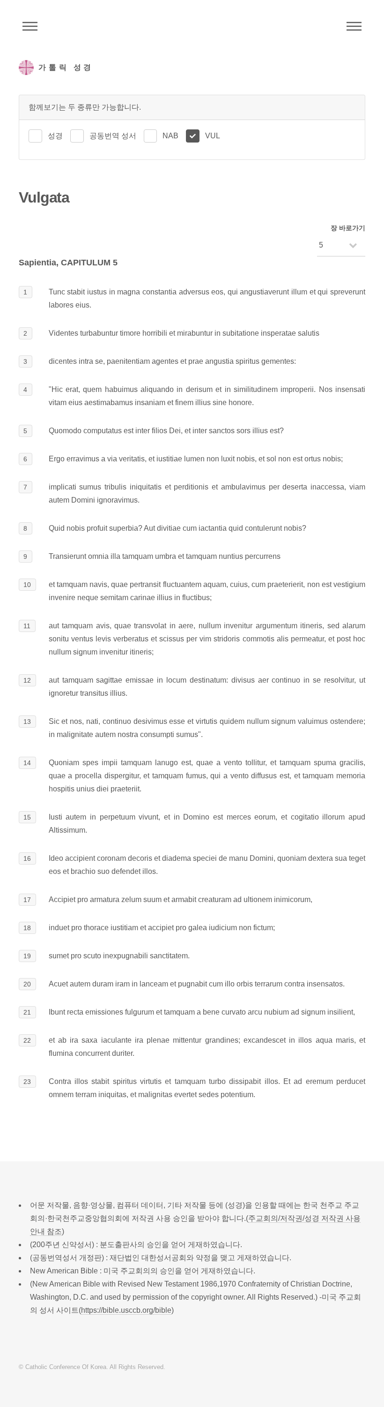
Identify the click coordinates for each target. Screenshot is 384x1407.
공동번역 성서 (112, 136)
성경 (55, 136)
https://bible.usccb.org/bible (126, 1310)
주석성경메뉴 (30, 26)
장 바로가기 (348, 228)
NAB (170, 136)
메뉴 (354, 26)
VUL (212, 136)
